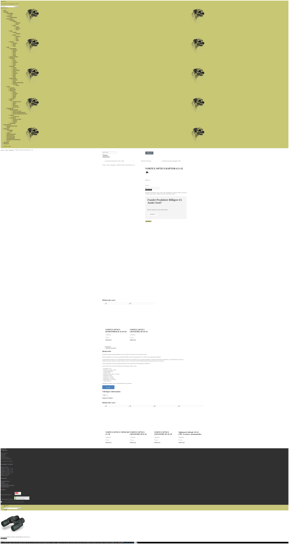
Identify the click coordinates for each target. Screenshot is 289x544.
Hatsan (14, 96)
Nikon (14, 52)
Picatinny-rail (16, 116)
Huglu (14, 97)
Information (6, 128)
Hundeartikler (10, 13)
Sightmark (15, 62)
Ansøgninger (10, 130)
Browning (15, 93)
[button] (4, 8)
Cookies (3, 482)
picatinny (12, 115)
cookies (8, 132)
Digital (14, 25)
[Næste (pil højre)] (2, 541)
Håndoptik (12, 58)
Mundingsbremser (14, 109)
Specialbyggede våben (12, 126)
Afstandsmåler (13, 48)
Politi (11, 131)
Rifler (11, 100)
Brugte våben (13, 89)
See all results (106, 156)
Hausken (15, 121)
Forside (2, 150)
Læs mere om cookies (129, 542)
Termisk (14, 21)
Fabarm (14, 94)
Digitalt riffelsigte (14, 56)
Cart (5, 509)
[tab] (146, 346)
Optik (11, 31)
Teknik (8, 127)
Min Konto (6, 143)
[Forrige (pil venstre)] (1, 541)
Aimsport (15, 120)
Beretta (14, 92)
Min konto (6, 505)
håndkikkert (169, 192)
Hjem (5, 10)
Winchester (15, 105)
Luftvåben (12, 98)
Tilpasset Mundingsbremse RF (20, 113)
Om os (8, 140)
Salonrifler (12, 88)
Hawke (17, 26)
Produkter (6, 12)
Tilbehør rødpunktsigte (18, 82)
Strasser (14, 102)
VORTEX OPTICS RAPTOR (163, 194)
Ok (135, 542)
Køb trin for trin (10, 135)
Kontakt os (6, 142)
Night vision (9, 18)
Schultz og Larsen (17, 111)
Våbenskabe (13, 123)
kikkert (179, 192)
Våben (8, 86)
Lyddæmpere (13, 117)
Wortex (173, 194)
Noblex (14, 71)
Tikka (14, 104)
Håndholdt (12, 20)
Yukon (17, 29)
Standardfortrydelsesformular (13, 139)
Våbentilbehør (10, 108)
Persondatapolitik (11, 136)
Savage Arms (16, 107)
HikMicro (18, 22)
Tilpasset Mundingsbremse (19, 112)
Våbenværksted (7, 124)
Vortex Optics (152, 194)
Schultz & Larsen (17, 101)
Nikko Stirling (16, 70)
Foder (11, 14)
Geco (14, 59)
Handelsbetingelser (11, 134)
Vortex (14, 54)
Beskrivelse (108, 346)
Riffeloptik (12, 66)
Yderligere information (110, 348)
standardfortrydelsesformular (7, 485)
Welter (14, 75)
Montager (15, 83)
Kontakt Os (152, 214)
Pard (17, 37)
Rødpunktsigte (13, 78)
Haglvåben (12, 90)
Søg (16, 6)
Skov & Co (3, 1)
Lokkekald (9, 16)
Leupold (15, 69)
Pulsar (17, 24)
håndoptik (174, 192)
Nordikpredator (13, 17)
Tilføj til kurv (108, 340)
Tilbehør (12, 41)
